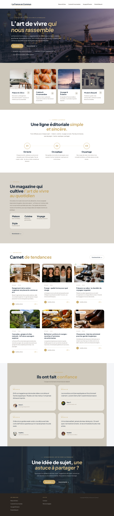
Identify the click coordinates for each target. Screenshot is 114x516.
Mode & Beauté (98, 4)
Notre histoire (16, 233)
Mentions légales (47, 503)
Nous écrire (17, 46)
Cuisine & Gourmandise (74, 4)
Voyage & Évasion (87, 4)
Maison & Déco (62, 4)
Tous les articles (97, 257)
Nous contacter (32, 46)
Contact (45, 500)
